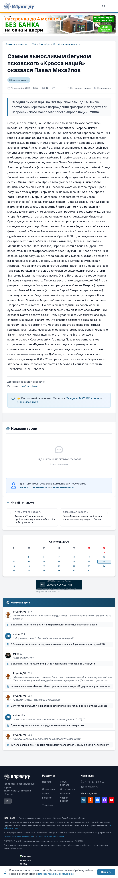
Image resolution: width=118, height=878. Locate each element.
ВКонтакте (93, 398)
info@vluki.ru (91, 786)
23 (89, 566)
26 (29, 570)
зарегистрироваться (33, 487)
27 (44, 570)
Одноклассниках (27, 401)
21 (59, 566)
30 (89, 570)
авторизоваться (63, 487)
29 (74, 570)
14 (59, 561)
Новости (22, 44)
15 (74, 561)
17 (54, 44)
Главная (10, 44)
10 (104, 557)
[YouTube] (111, 800)
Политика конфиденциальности (49, 837)
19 (29, 566)
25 (14, 570)
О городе (65, 793)
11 (14, 561)
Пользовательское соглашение (18, 837)
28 (59, 570)
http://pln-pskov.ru (28, 386)
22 (74, 566)
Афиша (45, 793)
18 (14, 566)
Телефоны (47, 805)
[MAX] (104, 800)
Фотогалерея (67, 789)
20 (44, 566)
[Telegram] (97, 800)
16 (89, 561)
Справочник (48, 789)
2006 (33, 44)
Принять (106, 871)
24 (104, 566)
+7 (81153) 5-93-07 (94, 781)
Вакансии (47, 797)
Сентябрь (44, 44)
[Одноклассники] (90, 800)
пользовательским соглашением (55, 873)
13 (44, 561)
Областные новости (69, 44)
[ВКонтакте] (83, 800)
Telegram (72, 398)
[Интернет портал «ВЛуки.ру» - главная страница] (19, 6)
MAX (82, 398)
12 (29, 561)
